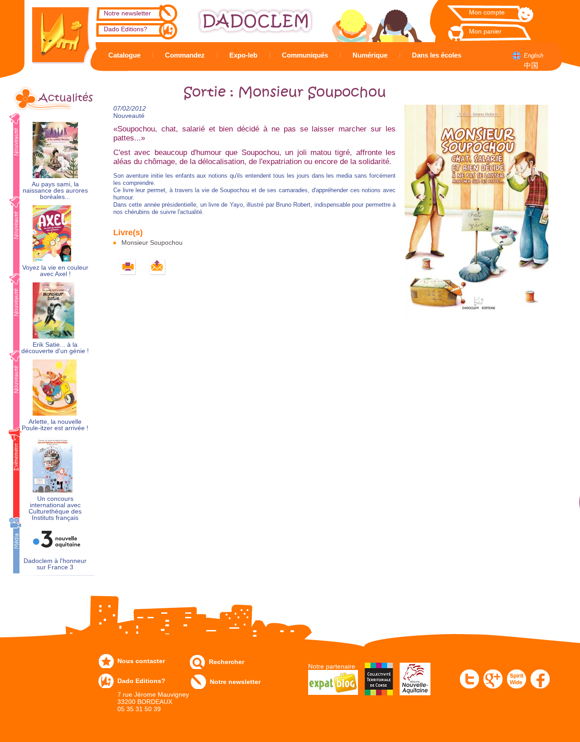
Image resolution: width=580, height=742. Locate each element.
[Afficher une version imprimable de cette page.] (128, 267)
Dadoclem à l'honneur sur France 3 (55, 564)
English (533, 55)
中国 (531, 65)
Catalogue (124, 55)
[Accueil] (54, 32)
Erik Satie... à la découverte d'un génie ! (55, 347)
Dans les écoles (436, 55)
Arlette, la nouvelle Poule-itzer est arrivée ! (55, 425)
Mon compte (487, 12)
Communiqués (305, 55)
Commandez (185, 55)
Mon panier (485, 31)
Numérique (370, 55)
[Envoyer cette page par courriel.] (157, 267)
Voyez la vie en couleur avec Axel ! (55, 270)
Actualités (66, 98)
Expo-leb (243, 55)
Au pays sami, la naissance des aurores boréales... (55, 190)
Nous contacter (141, 660)
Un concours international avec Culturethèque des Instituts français (55, 508)
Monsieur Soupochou (152, 242)
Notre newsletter (127, 13)
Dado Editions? (125, 29)
